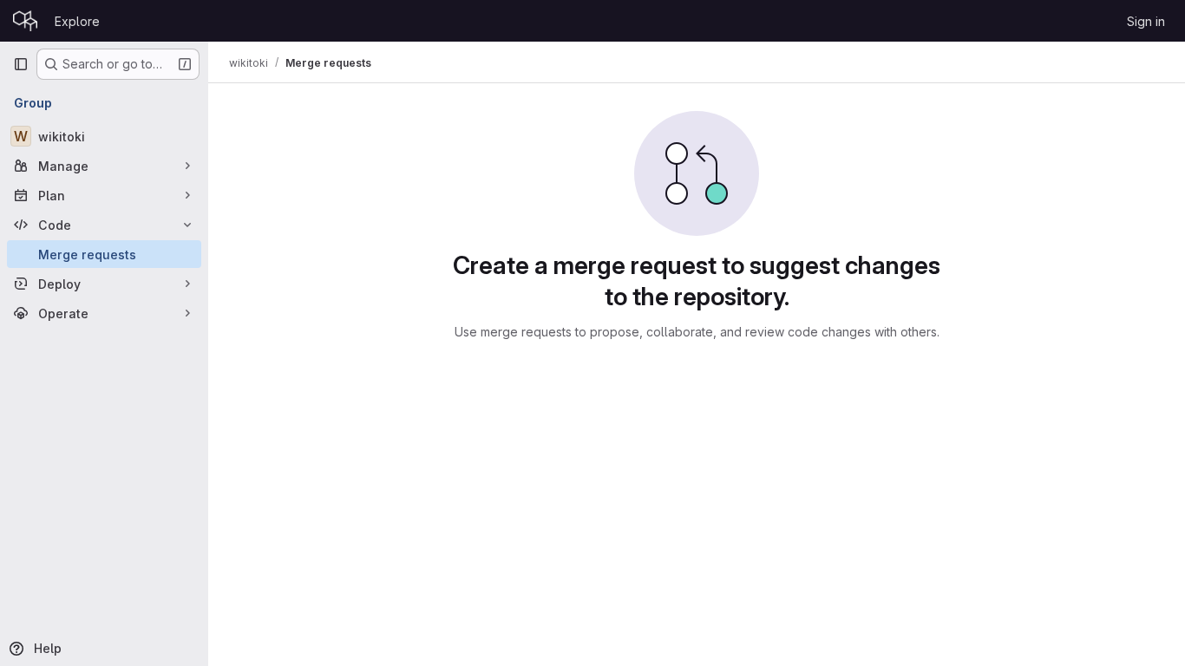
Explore (77, 21)
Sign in (1146, 21)
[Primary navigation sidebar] (21, 64)
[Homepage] (25, 21)
